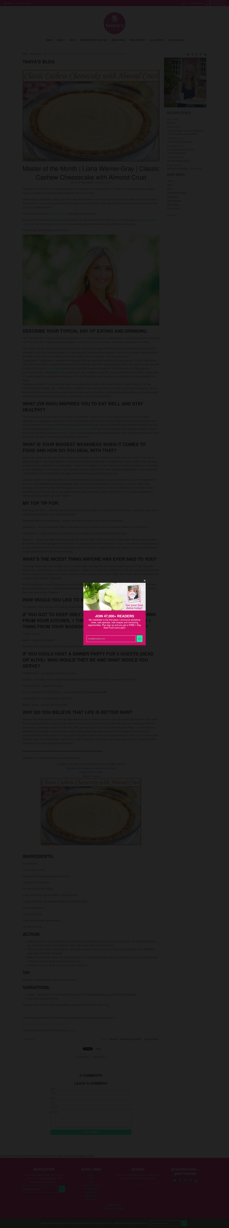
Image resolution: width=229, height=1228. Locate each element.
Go (139, 638)
